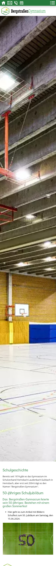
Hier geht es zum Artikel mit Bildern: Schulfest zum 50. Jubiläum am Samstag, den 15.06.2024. (30, 515)
